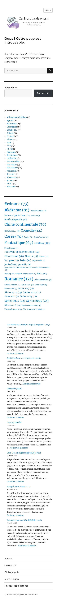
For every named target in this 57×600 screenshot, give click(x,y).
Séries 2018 (10, 289)
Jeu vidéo (24, 264)
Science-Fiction (12, 285)
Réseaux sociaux (43, 280)
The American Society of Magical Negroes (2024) (28, 324)
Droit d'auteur (41, 237)
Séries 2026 (12, 305)
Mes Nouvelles (13, 161)
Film (9, 146)
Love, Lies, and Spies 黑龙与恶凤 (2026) (24, 453)
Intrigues (11, 260)
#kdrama (16, 210)
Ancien (35, 216)
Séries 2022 (11, 296)
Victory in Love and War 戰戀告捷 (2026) (24, 520)
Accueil (8, 558)
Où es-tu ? (10, 565)
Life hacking (12, 158)
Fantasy (42, 243)
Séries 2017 (41, 285)
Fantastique (18, 242)
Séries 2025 (37, 300)
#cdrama (16, 204)
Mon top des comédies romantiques (20, 274)
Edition (10, 139)
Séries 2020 (13, 292)
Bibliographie (11, 572)
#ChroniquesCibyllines (17, 117)
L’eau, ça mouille (14, 422)
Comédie (31, 230)
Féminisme (14, 256)
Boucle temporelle (15, 219)
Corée (13, 236)
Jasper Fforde (38, 261)
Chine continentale (25, 224)
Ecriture (10, 136)
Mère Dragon (11, 579)
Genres (31, 256)
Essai (9, 142)
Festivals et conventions (21, 251)
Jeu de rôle (10, 264)
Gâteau (43, 256)
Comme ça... (12, 231)
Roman (10, 180)
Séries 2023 (28, 296)
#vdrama (10, 215)
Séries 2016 (27, 285)
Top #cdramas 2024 (31, 305)
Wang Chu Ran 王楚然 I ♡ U (18, 486)
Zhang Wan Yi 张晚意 (36, 309)
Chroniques (12, 127)
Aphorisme (11, 124)
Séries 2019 (26, 288)
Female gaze (11, 248)
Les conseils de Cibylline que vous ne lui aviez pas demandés (26, 269)
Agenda (10, 120)
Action (24, 215)
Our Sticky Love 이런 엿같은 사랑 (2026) (24, 358)
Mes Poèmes (12, 168)
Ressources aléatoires (16, 585)
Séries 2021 (32, 292)
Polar (42, 273)
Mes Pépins (12, 165)
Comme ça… (12, 130)
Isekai (25, 260)
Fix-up (10, 149)
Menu (48, 10)
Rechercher (10, 87)
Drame (28, 237)
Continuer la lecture (15, 353)
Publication (12, 171)
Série (9, 183)
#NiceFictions (38, 211)
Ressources (12, 177)
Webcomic (11, 187)
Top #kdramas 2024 (15, 309)
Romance (18, 278)
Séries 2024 (14, 300)
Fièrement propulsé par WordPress (22, 594)
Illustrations (12, 155)
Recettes (10, 174)
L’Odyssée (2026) (14, 389)
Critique (10, 133)
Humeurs (11, 152)
